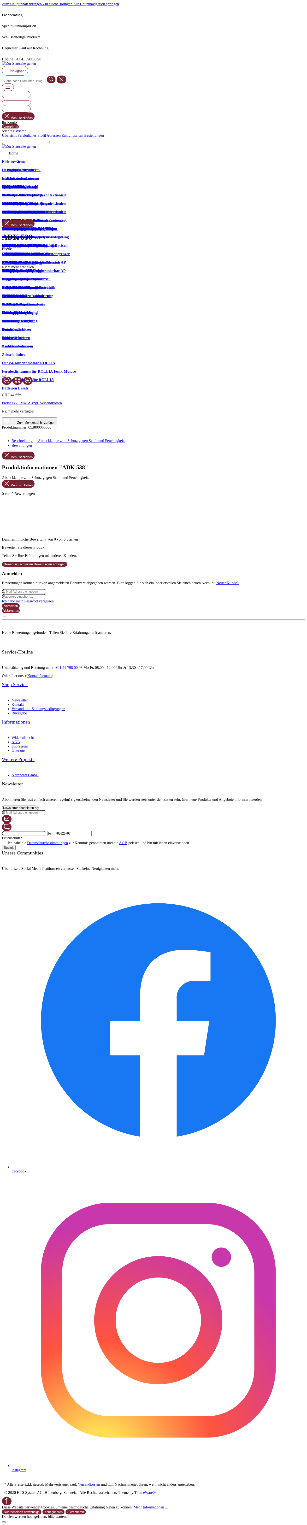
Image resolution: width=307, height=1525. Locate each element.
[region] (153, 327)
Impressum (20, 746)
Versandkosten (89, 1484)
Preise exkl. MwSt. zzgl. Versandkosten (32, 403)
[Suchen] (51, 79)
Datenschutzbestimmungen (47, 843)
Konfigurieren (53, 1512)
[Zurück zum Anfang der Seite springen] (7, 1501)
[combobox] (24, 81)
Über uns (18, 750)
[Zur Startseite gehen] (19, 63)
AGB (16, 742)
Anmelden (10, 127)
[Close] (4, 376)
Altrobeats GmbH (25, 775)
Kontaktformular (39, 676)
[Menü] (8, 87)
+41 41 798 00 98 (69, 667)
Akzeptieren (75, 1512)
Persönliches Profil (32, 135)
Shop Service (15, 684)
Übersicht (10, 135)
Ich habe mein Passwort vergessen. (28, 601)
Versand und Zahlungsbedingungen (38, 709)
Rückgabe (19, 713)
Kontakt (18, 704)
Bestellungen (94, 135)
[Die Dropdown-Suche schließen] (61, 79)
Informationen (16, 721)
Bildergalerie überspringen (22, 263)
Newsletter (20, 700)
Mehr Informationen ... (151, 1507)
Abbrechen (10, 610)
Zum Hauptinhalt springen (22, 4)
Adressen (54, 135)
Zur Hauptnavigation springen (96, 4)
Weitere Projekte (18, 759)
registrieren (18, 131)
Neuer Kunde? (227, 583)
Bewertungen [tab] (22, 445)
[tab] (68, 441)
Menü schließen (22, 118)
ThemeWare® (145, 1492)
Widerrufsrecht (23, 738)
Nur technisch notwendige (22, 1512)
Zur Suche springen (58, 4)
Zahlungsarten (73, 135)
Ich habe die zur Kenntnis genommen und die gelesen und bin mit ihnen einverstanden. (99, 843)
